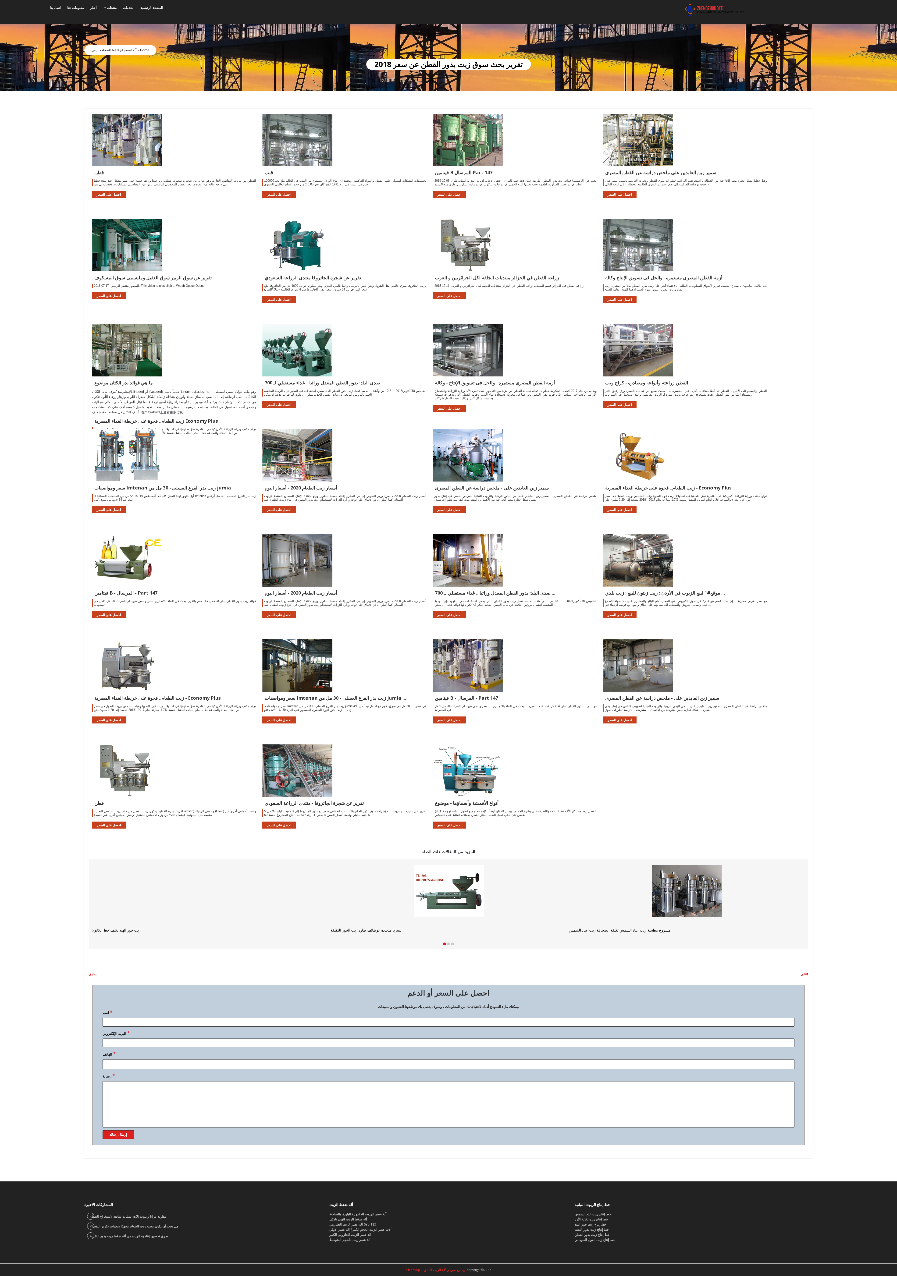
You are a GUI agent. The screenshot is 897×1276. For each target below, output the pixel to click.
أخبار (93, 7)
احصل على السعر (109, 194)
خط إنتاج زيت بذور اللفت (592, 1229)
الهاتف (109, 1053)
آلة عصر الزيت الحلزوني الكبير (350, 1234)
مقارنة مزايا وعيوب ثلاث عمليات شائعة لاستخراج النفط (128, 1216)
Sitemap (413, 1270)
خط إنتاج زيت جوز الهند (590, 1224)
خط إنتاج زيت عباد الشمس (593, 1214)
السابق (93, 974)
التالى (804, 974)
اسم (107, 1012)
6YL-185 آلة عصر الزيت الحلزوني (352, 1224)
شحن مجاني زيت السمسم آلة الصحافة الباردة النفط (608, 930)
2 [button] (448, 944)
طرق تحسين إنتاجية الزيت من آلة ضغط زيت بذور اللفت (129, 1236)
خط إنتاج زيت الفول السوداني (595, 1239)
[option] (687, 898)
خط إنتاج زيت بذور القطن (592, 1234)
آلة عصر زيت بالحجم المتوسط (349, 1239)
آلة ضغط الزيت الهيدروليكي (348, 1219)
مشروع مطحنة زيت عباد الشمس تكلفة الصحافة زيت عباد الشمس (143, 930)
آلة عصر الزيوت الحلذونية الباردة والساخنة (357, 1214)
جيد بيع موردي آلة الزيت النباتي (444, 1270)
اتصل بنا (55, 7)
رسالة (109, 1075)
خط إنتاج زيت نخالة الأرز (591, 1219)
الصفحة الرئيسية (151, 7)
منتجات (112, 7)
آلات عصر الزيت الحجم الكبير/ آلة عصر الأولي (360, 1229)
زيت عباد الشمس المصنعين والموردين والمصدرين (369, 930)
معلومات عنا (75, 7)
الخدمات (128, 7)
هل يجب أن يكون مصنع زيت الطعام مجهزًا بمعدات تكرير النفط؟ (134, 1226)
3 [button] (452, 944)
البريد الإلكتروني (116, 1033)
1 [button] (444, 944)
